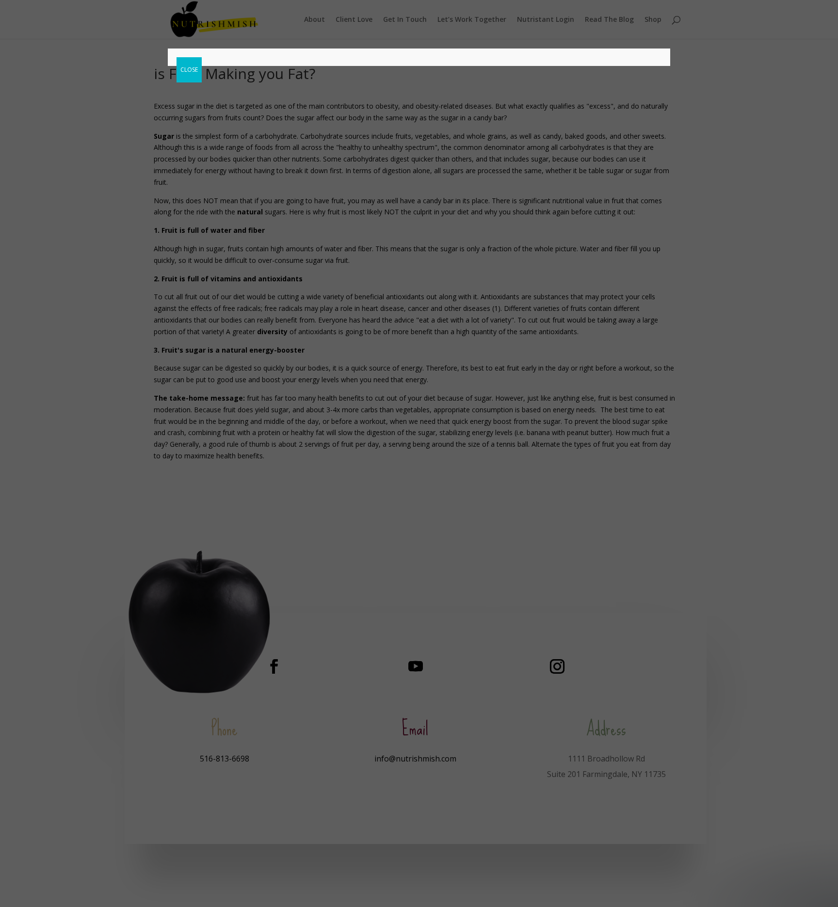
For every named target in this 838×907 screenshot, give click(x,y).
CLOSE (189, 69)
